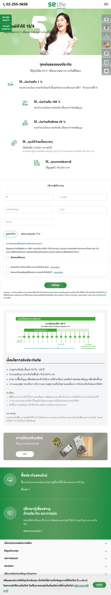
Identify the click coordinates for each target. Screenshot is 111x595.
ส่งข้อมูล (55, 285)
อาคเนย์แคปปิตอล (5, 28)
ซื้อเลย (24, 489)
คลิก (25, 454)
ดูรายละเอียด (55, 267)
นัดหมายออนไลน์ (32, 531)
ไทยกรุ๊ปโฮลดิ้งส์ (5, 19)
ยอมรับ (99, 584)
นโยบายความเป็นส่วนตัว (97, 295)
